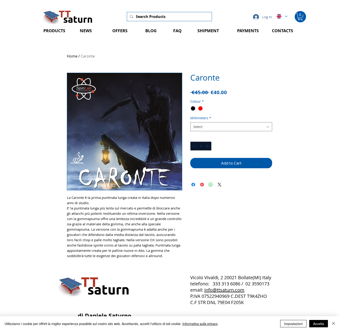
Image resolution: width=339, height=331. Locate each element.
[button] (300, 16)
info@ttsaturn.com (224, 290)
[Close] (333, 323)
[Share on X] (219, 184)
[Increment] (208, 146)
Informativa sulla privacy (200, 323)
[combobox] (231, 126)
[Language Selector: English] (281, 16)
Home (72, 56)
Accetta (318, 323)
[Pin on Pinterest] (202, 184)
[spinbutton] (201, 146)
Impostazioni (293, 323)
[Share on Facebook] (193, 184)
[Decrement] (194, 146)
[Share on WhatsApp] (211, 184)
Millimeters (200, 118)
